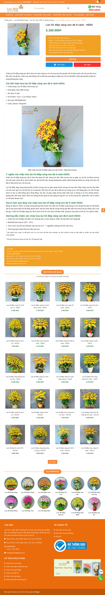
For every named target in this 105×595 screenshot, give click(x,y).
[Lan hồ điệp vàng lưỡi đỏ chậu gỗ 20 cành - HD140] (90, 399)
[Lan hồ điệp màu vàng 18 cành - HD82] (40, 327)
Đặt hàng (95, 8)
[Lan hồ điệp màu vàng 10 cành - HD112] (90, 434)
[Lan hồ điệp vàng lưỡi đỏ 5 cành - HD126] (65, 434)
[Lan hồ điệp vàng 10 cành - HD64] (40, 363)
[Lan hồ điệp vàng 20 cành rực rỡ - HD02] (15, 292)
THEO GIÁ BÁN (79, 15)
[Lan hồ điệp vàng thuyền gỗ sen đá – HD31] (15, 363)
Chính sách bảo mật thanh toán (17, 566)
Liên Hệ (58, 536)
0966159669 (27, 2)
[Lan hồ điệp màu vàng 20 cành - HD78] (65, 292)
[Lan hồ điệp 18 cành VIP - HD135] (15, 434)
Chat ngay (61, 64)
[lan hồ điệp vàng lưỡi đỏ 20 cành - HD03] (65, 327)
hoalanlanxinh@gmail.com (16, 553)
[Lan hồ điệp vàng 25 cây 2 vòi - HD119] (15, 327)
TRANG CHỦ (9, 15)
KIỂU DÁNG (90, 15)
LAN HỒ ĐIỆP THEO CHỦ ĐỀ (62, 15)
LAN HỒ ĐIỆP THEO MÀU (23, 15)
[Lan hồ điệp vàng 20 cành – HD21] (90, 292)
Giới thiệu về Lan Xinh (63, 530)
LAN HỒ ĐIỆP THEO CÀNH (42, 15)
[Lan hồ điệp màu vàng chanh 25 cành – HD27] (90, 363)
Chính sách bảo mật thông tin (16, 579)
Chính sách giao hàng (13, 570)
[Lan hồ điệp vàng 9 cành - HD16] (90, 327)
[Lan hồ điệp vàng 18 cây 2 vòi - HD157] (15, 399)
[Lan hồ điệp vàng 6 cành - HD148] (40, 399)
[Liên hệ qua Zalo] (100, 572)
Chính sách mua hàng (13, 563)
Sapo (37, 592)
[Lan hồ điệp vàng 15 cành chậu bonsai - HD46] (65, 363)
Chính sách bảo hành (13, 576)
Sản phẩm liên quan (52, 272)
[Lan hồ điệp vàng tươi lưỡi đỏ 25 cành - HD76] (40, 292)
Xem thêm (52, 462)
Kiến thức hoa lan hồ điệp (64, 533)
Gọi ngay (87, 64)
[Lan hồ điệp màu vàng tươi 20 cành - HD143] (65, 399)
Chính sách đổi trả (12, 573)
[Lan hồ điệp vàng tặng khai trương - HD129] (40, 434)
